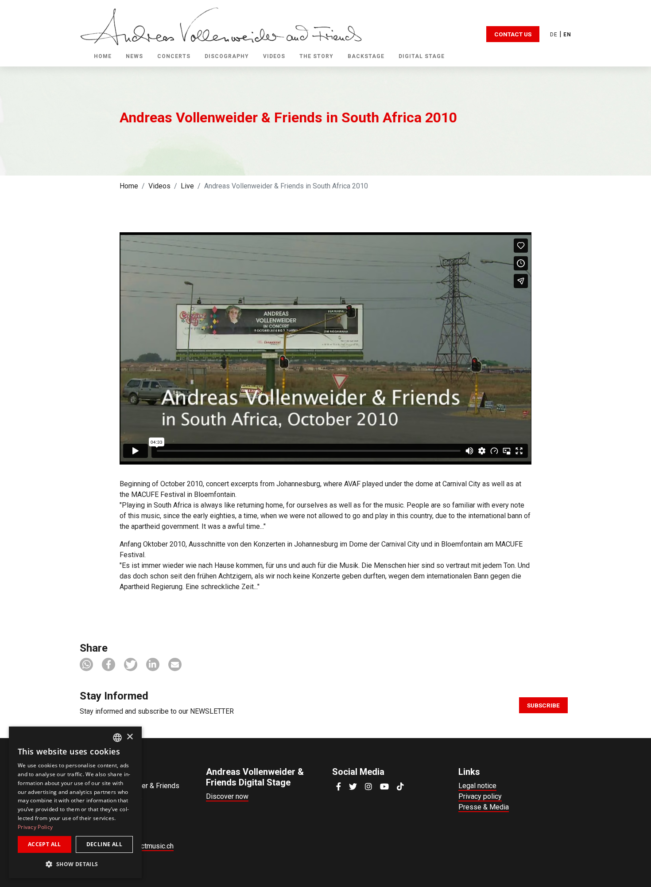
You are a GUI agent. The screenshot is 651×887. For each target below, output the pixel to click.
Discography (227, 56)
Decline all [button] (104, 844)
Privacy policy (480, 796)
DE (554, 34)
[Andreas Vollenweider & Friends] (221, 26)
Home (103, 56)
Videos (159, 186)
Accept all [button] (44, 844)
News (134, 56)
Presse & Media (483, 807)
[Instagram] (368, 786)
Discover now (227, 796)
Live (187, 186)
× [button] (129, 737)
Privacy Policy (35, 827)
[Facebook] (338, 786)
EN (567, 34)
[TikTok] (400, 786)
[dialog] (75, 802)
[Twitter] (353, 786)
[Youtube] (384, 786)
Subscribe (543, 705)
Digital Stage (422, 56)
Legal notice (477, 785)
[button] (86, 664)
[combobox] (117, 737)
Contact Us (512, 34)
